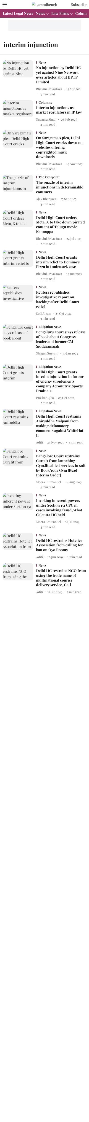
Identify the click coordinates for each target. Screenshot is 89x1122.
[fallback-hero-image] (19, 78)
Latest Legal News (18, 13)
